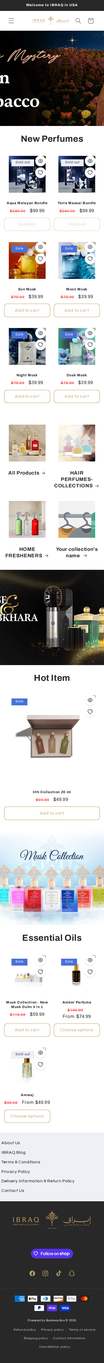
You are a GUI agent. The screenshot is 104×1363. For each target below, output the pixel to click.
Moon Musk (76, 289)
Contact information (69, 1338)
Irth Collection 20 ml (52, 792)
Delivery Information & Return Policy (38, 1181)
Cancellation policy (54, 1346)
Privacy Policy (15, 1172)
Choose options (77, 1030)
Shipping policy (36, 1338)
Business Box (55, 1320)
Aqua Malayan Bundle (27, 203)
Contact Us (12, 1190)
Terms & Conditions (20, 1162)
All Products (23, 473)
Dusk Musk (77, 375)
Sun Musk (27, 289)
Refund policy (25, 1329)
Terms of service (82, 1329)
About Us (10, 1143)
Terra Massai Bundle (77, 203)
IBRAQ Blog (13, 1152)
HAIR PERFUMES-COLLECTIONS (73, 479)
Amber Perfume (76, 1002)
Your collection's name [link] (77, 552)
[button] (11, 21)
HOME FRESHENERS (24, 552)
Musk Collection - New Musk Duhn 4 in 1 (27, 1004)
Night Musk (27, 375)
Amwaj (27, 1095)
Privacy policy (52, 1329)
